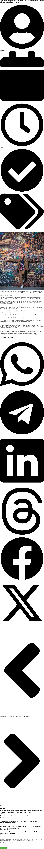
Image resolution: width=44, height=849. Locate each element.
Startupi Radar (2, 813)
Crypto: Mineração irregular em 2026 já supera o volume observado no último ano (18, 822)
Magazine (1, 824)
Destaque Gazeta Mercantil (5, 829)
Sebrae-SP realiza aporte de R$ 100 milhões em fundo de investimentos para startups (19, 832)
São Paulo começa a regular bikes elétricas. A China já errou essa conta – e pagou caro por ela (21, 827)
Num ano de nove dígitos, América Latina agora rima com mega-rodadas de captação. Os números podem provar (21, 811)
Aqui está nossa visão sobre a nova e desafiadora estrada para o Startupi (21, 816)
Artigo (4, 193)
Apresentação (2, 818)
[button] (22, 364)
